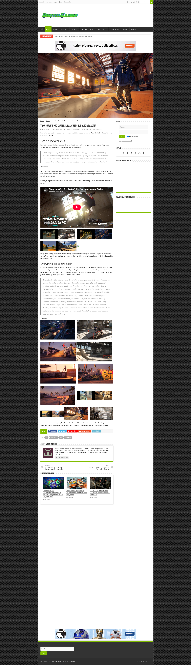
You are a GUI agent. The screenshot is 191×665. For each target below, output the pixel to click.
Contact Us (67, 2)
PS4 (73, 129)
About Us (41, 2)
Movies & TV (102, 29)
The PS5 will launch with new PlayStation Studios (99, 467)
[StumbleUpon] (136, 2)
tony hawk (68, 437)
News (47, 29)
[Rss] (128, 2)
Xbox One (77, 129)
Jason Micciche (46, 129)
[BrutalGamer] (59, 14)
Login (55, 2)
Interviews (74, 29)
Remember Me (133, 136)
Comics (92, 29)
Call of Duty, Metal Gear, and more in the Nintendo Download (72, 36)
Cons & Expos (114, 29)
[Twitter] (132, 2)
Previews (64, 29)
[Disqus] (76, 538)
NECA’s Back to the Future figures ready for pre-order (54, 467)
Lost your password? (125, 141)
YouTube (133, 29)
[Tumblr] (138, 2)
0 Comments (87, 129)
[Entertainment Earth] (95, 45)
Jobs (60, 2)
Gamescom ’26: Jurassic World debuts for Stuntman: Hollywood (76, 493)
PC (70, 129)
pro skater (53, 437)
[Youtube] (134, 2)
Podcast (124, 29)
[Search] (151, 2)
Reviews (55, 29)
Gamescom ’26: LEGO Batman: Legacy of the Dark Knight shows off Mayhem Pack (53, 494)
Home (42, 29)
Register (49, 2)
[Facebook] (129, 2)
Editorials (84, 29)
